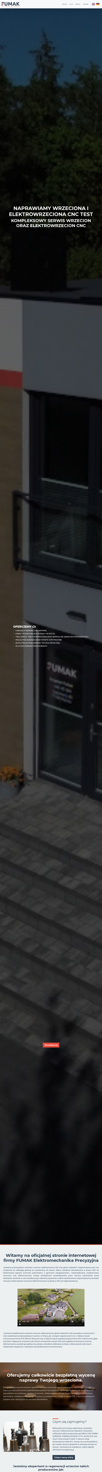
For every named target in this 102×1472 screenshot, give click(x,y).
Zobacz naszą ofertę (63, 1457)
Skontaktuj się (51, 1045)
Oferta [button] (77, 4)
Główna (64, 4)
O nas (71, 4)
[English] (93, 4)
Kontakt (85, 4)
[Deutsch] (98, 4)
